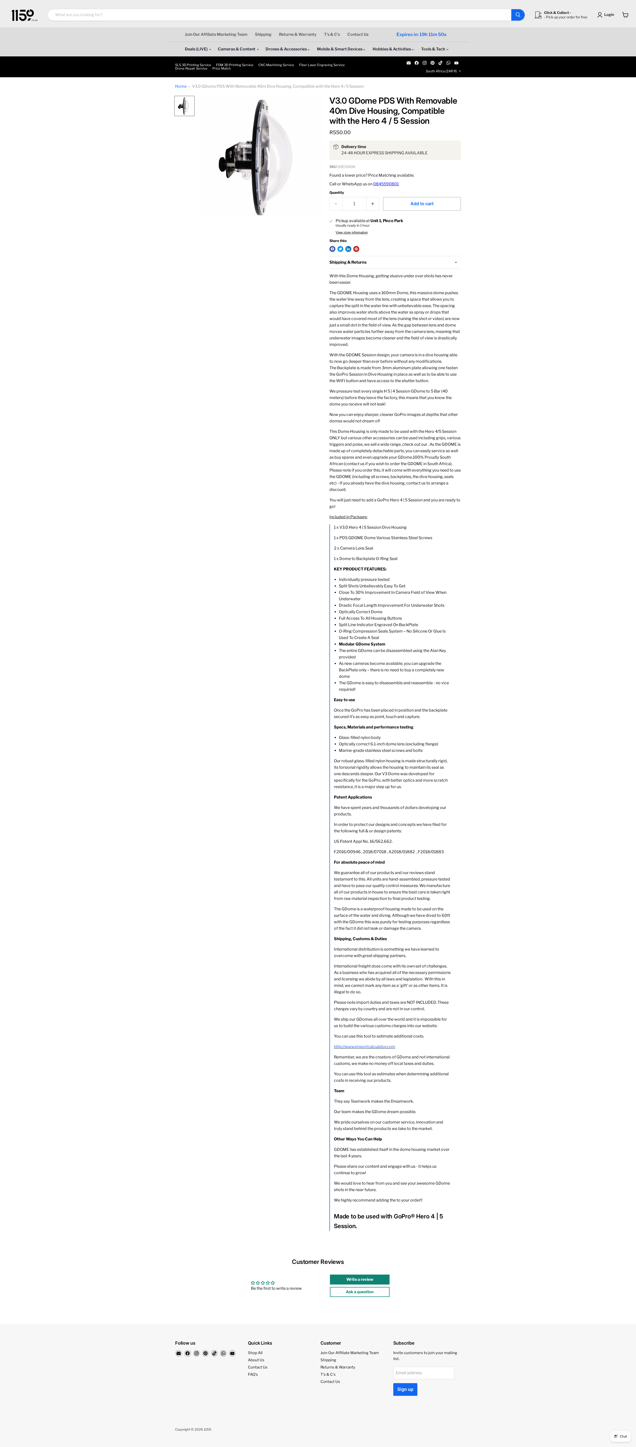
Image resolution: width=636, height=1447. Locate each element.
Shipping (263, 34)
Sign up (405, 1389)
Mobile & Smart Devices (340, 49)
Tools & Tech (433, 49)
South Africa (441, 71)
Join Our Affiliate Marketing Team (216, 34)
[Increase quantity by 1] (372, 204)
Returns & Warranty (298, 34)
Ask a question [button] (360, 1291)
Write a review (359, 1279)
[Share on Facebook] (332, 249)
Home (181, 86)
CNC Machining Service (276, 65)
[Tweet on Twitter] (340, 249)
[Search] (518, 15)
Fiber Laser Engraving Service (322, 65)
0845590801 (386, 184)
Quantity (336, 193)
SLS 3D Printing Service (193, 65)
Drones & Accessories (287, 49)
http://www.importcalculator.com (364, 1046)
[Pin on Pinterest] (356, 249)
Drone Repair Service (191, 68)
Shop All (255, 1353)
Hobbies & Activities (392, 49)
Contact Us (357, 34)
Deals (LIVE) (196, 49)
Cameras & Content (237, 49)
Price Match (221, 68)
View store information (352, 232)
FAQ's (253, 1374)
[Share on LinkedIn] (348, 249)
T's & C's (332, 34)
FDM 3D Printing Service (234, 65)
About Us (256, 1360)
